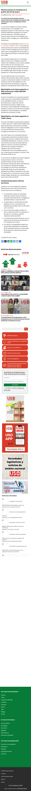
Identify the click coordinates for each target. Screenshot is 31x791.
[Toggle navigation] (27, 2)
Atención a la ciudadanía (8, 744)
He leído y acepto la (14, 389)
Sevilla (3, 714)
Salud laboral (5, 733)
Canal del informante (7, 776)
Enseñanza (4, 747)
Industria (3, 749)
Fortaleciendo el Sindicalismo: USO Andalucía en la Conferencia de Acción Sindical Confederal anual (15, 319)
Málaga (3, 712)
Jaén (2, 709)
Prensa (3, 779)
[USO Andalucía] (4, 3)
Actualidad (19, 15)
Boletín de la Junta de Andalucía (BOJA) (15, 45)
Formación (4, 728)
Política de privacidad (7, 771)
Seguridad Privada (6, 751)
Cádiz (2, 697)
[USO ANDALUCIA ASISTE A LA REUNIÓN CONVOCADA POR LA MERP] (15, 283)
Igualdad (3, 730)
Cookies (3, 773)
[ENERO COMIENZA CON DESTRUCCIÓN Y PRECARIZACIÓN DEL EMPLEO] (15, 259)
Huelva (3, 707)
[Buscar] (26, 329)
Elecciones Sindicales (7, 735)
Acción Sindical (5, 723)
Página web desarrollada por (15, 788)
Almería (3, 695)
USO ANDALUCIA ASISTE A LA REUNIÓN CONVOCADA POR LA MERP (14, 295)
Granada (3, 704)
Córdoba (3, 702)
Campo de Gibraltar (7, 700)
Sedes (3, 782)
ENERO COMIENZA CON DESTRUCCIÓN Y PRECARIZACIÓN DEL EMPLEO (15, 272)
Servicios (3, 754)
